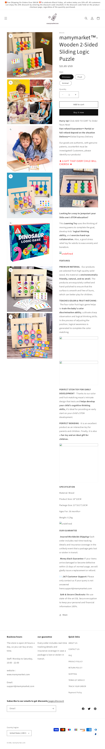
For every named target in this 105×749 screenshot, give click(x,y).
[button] (6, 18)
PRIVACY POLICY (75, 661)
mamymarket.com (18, 743)
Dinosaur (66, 77)
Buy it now (79, 112)
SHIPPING (72, 674)
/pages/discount (56, 701)
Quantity (62, 89)
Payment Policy (75, 692)
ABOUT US (72, 643)
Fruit (80, 77)
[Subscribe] (53, 708)
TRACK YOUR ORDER (77, 686)
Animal (65, 83)
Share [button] (65, 615)
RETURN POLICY (75, 667)
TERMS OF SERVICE (76, 680)
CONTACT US (73, 649)
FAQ (70, 655)
